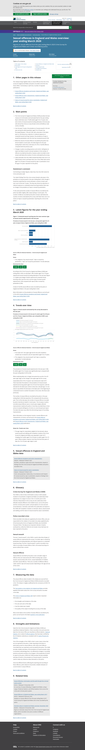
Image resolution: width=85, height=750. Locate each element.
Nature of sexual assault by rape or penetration (26, 470)
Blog (71, 19)
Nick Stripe (15, 55)
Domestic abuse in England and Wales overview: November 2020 (31, 706)
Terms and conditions (19, 733)
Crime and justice (36, 34)
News (34, 733)
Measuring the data (40, 67)
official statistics (30, 634)
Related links (38, 69)
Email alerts (56, 739)
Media (64, 19)
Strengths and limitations (41, 68)
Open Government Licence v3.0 (44, 746)
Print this (63, 64)
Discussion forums (58, 737)
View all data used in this (62, 76)
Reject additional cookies (40, 14)
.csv (21, 267)
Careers (35, 729)
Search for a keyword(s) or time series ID (23, 27)
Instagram (55, 729)
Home (15, 22)
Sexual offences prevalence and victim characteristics (28, 458)
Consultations (56, 735)
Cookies (15, 729)
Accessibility (16, 727)
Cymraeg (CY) (69, 18)
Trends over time (18, 69)
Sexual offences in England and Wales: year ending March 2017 (30, 694)
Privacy (15, 731)
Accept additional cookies (22, 14)
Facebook (55, 731)
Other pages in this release (20, 64)
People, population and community (24, 34)
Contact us (36, 731)
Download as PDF (65, 67)
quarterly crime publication (37, 614)
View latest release (35, 50)
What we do (36, 727)
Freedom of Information (39, 735)
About (68, 19)
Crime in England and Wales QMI (24, 596)
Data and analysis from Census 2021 (34, 31)
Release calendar (51, 19)
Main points (17, 65)
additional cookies (29, 9)
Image (15, 267)
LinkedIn (55, 733)
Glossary (38, 65)
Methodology (59, 19)
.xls (25, 267)
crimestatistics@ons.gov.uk (58, 87)
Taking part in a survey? (66, 23)
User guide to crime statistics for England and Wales (29, 588)
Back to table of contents (19, 106)
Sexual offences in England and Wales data (45, 64)
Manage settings (54, 14)
